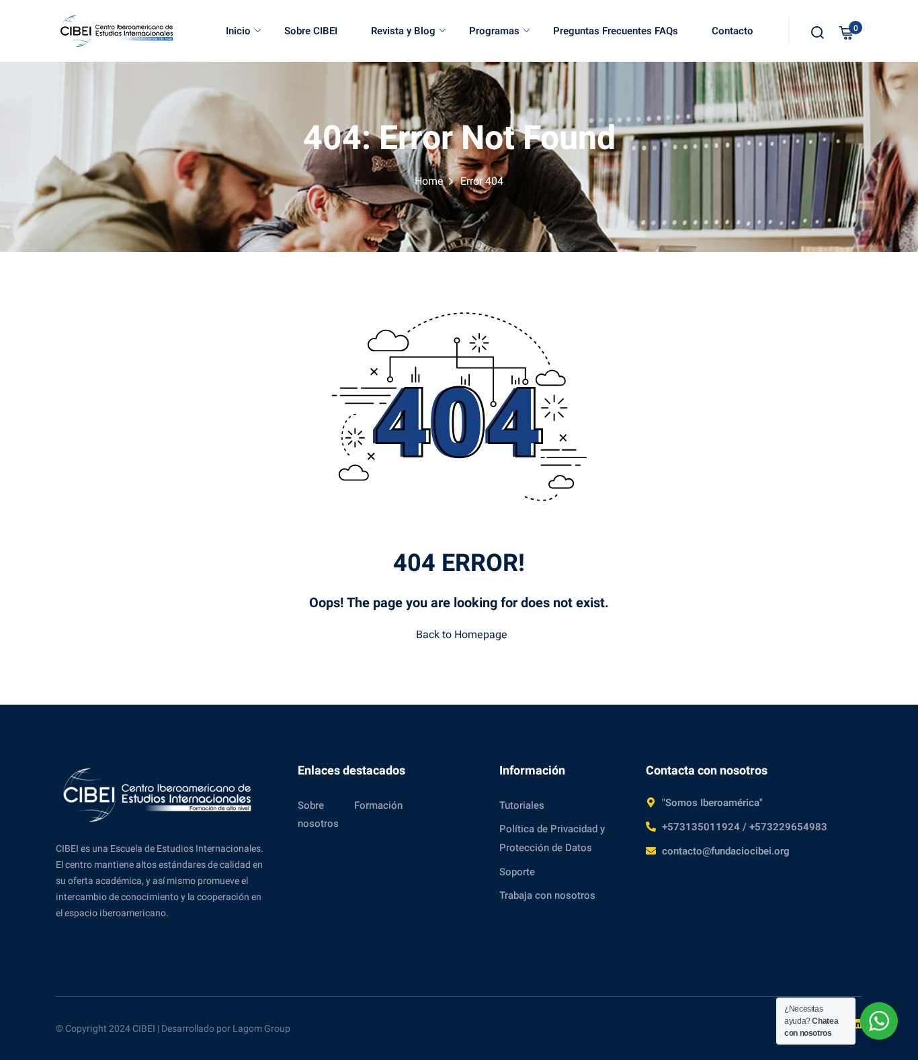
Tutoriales (521, 805)
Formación (378, 805)
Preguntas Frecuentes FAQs (615, 31)
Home (429, 181)
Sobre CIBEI (310, 31)
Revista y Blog (403, 31)
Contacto (732, 31)
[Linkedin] (856, 1023)
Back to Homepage (461, 635)
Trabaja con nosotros (547, 895)
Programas (494, 31)
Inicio (238, 31)
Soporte (517, 872)
